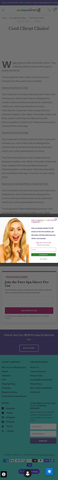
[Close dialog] (56, 219)
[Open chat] (49, 471)
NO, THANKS (43, 259)
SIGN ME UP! (43, 254)
